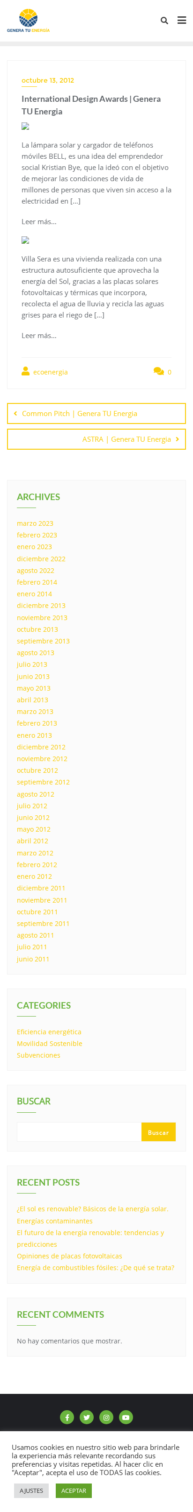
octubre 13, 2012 (48, 80)
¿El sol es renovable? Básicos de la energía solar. (93, 1208)
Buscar (34, 1102)
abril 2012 (32, 840)
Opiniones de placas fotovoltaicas (69, 1255)
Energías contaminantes (55, 1220)
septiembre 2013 (43, 640)
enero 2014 (34, 593)
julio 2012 (32, 805)
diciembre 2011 (41, 887)
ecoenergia (49, 371)
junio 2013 (33, 676)
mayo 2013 (34, 688)
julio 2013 (32, 664)
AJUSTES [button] (31, 1490)
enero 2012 (34, 876)
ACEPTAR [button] (73, 1490)
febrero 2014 (37, 582)
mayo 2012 (34, 829)
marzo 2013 (35, 711)
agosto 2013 (35, 652)
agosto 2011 (35, 935)
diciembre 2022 (41, 558)
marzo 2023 (35, 523)
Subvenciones (38, 1055)
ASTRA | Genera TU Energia (126, 439)
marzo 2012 (35, 852)
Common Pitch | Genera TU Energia (79, 413)
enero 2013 (34, 735)
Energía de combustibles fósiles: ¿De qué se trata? (95, 1267)
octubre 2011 (37, 911)
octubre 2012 (37, 770)
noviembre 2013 (42, 617)
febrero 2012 (37, 864)
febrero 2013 (37, 723)
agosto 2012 (35, 794)
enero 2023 (34, 546)
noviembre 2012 (42, 758)
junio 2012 (33, 817)
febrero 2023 (37, 534)
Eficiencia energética (49, 1031)
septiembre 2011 (43, 923)
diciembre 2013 (41, 605)
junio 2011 (33, 958)
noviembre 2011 (42, 900)
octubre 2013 (37, 629)
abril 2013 (32, 699)
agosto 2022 (35, 570)
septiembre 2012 (43, 781)
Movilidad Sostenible (49, 1043)
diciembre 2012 (41, 746)
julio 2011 (32, 946)
